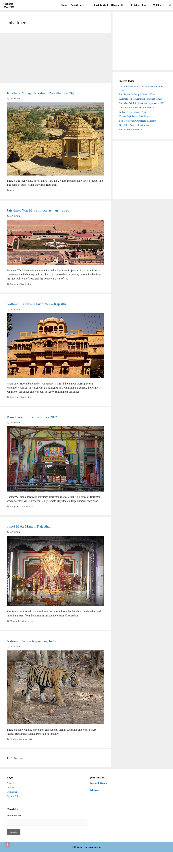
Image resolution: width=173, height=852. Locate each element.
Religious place (138, 5)
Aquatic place (78, 5)
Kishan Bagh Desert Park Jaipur (134, 116)
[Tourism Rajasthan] (10, 5)
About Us (11, 783)
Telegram (94, 790)
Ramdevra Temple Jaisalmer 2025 (32, 416)
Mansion (14, 397)
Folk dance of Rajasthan (130, 129)
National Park (25, 739)
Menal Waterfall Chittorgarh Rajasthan (137, 120)
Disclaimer (12, 791)
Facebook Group (98, 783)
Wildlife (157, 5)
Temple (29, 506)
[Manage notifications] (7, 844)
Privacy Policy (14, 796)
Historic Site (117, 5)
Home (64, 5)
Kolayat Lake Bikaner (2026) (133, 111)
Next (18, 758)
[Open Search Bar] (170, 5)
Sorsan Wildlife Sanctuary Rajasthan (137, 107)
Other (13, 190)
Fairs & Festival (100, 5)
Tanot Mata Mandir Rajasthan (29, 526)
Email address (14, 815)
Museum (14, 284)
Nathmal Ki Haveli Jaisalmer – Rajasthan (38, 303)
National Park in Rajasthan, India (31, 640)
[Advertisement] (55, 58)
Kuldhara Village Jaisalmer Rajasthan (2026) (40, 92)
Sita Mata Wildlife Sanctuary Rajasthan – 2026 (141, 103)
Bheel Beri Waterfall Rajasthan (134, 125)
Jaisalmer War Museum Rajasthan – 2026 (38, 210)
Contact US (12, 787)
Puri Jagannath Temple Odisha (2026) (137, 94)
